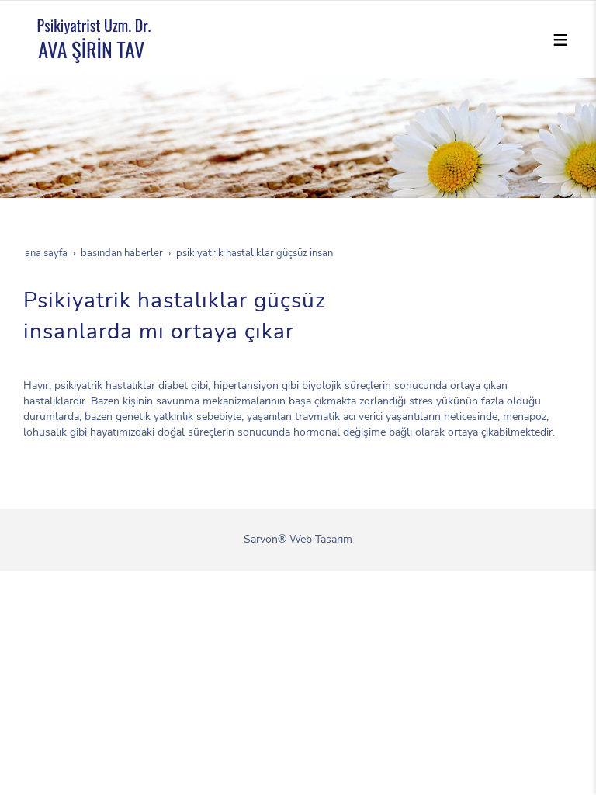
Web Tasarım (320, 539)
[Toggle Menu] (560, 39)
